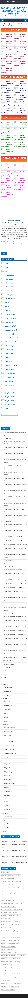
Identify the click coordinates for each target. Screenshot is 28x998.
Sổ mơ (6, 408)
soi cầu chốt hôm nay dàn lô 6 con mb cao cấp (15, 525)
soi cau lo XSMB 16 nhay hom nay (10, 940)
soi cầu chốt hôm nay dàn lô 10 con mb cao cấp (15, 511)
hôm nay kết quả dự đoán (8, 906)
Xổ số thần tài (9, 322)
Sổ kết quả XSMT (9, 287)
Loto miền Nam (9, 385)
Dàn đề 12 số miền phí (19, 888)
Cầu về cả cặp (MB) (10, 334)
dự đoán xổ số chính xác (7, 897)
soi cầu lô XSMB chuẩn (7, 971)
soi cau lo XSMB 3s (15, 937)
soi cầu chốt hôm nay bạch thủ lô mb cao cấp (15, 467)
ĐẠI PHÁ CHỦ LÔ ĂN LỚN (7, 989)
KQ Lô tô (5, 799)
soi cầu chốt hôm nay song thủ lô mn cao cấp (15, 652)
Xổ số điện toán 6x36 (11, 314)
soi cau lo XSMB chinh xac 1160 (9, 943)
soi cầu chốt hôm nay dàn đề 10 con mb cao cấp (14, 498)
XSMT (6, 271)
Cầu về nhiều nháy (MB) (12, 338)
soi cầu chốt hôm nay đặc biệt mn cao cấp (15, 627)
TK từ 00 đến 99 (9, 377)
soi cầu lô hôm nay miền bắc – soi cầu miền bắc (14, 10)
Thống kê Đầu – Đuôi (11, 365)
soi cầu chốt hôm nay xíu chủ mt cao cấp (15, 604)
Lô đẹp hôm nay (5, 925)
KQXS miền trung (5, 918)
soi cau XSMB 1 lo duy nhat (8, 955)
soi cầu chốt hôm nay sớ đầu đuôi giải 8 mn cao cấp (15, 640)
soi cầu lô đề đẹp (5, 980)
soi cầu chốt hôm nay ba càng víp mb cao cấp (15, 449)
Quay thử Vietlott (10, 405)
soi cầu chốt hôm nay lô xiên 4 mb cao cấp (15, 544)
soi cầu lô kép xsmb (6, 965)
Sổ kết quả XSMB (9, 279)
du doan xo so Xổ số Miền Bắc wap (10, 885)
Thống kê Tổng (9, 369)
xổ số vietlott (8, 291)
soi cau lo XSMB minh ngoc (8, 949)
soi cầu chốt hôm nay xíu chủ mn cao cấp (15, 657)
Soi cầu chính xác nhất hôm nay (10, 961)
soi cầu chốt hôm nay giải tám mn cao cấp (15, 631)
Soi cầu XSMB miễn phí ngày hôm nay (11, 983)
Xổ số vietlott (7, 701)
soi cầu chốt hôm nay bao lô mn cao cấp (15, 616)
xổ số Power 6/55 (10, 299)
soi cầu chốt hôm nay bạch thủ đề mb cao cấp (15, 455)
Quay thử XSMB (9, 393)
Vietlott (5, 698)
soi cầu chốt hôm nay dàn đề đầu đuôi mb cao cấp (15, 504)
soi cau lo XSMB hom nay (8, 946)
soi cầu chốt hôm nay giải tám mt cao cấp (15, 584)
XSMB (6, 263)
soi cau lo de (4, 937)
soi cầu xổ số (4, 986)
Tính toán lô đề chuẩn (13, 220)
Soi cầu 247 (4, 958)
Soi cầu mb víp (7, 521)
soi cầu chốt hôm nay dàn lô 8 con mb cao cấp (15, 532)
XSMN (6, 267)
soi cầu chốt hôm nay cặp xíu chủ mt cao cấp (15, 575)
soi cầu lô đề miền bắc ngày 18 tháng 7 (11, 977)
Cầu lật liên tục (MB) (11, 330)
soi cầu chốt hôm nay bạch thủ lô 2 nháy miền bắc (14, 442)
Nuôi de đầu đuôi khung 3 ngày (9, 931)
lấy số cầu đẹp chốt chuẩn (8, 928)
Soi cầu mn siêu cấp (8, 614)
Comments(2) (18, 244)
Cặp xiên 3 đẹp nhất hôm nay (9, 878)
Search (4, 254)
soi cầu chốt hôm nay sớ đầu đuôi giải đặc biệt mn (15, 646)
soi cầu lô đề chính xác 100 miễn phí (10, 974)
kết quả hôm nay (10, 275)
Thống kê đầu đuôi (10, 342)
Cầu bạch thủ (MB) (10, 326)
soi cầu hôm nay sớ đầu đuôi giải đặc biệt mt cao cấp (15, 609)
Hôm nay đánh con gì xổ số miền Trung (11, 909)
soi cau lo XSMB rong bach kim (9, 952)
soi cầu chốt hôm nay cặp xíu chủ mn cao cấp (15, 622)
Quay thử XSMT (9, 401)
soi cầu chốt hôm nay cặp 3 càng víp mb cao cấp (15, 473)
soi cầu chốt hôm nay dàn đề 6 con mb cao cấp (15, 486)
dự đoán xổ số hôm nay (7, 900)
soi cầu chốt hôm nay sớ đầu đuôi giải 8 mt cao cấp (15, 593)
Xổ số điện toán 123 (10, 318)
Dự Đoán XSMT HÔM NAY (8, 891)
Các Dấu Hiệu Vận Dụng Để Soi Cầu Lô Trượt (14, 223)
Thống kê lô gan (9, 346)
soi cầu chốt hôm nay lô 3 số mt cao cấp (14, 588)
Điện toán (5, 725)
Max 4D (7, 306)
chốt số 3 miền (5, 872)
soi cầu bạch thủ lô (15, 958)
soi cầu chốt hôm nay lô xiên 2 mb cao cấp (15, 537)
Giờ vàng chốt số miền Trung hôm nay (11, 903)
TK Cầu (5, 739)
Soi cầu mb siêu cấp (8, 438)
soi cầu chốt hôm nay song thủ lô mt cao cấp (15, 599)
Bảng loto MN (7, 809)
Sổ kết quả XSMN (9, 283)
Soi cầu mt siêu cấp (8, 567)
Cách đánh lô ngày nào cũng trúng (11, 875)
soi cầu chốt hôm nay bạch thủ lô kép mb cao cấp (15, 461)
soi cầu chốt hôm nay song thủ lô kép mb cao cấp (15, 556)
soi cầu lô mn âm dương (7, 968)
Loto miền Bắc (9, 381)
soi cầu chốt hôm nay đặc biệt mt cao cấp (15, 580)
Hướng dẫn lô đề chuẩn (9, 661)
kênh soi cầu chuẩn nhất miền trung (10, 922)
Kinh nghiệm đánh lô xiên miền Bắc (10, 915)
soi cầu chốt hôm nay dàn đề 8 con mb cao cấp (15, 492)
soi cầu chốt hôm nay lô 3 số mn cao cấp (15, 634)
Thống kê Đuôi (9, 361)
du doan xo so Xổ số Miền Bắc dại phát (11, 881)
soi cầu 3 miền (21, 955)
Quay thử (5, 813)
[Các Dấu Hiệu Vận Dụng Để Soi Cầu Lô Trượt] (14, 208)
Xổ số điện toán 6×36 (9, 727)
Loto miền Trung (9, 389)
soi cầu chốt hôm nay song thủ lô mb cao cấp (15, 562)
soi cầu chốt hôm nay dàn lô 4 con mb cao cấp (15, 517)
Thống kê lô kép (9, 354)
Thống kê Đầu (9, 357)
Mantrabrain (23, 996)
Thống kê (7, 310)
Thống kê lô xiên (9, 350)
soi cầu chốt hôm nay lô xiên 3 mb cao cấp (15, 541)
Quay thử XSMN (9, 397)
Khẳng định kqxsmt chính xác (9, 912)
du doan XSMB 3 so (6, 888)
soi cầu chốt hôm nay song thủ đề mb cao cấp (15, 550)
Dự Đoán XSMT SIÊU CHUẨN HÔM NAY (11, 894)
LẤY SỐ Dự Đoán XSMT (18, 925)
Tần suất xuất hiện (10, 373)
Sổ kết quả (5, 684)
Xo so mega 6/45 (10, 295)
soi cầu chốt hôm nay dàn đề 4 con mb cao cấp (15, 480)
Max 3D (7, 303)
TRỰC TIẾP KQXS (7, 667)
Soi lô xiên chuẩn (14, 986)
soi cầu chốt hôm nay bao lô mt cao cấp (14, 570)
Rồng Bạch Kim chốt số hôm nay (9, 934)
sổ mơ (4, 831)
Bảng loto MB (7, 802)
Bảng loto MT (7, 806)
